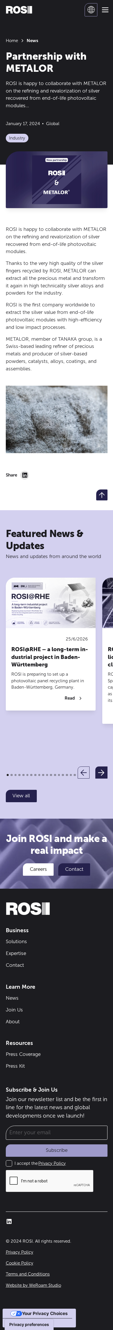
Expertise (16, 953)
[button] (91, 9)
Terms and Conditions (28, 1274)
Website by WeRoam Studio (33, 1285)
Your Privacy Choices (45, 1313)
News (12, 998)
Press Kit (15, 1066)
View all (21, 795)
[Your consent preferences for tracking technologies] (29, 1324)
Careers (38, 869)
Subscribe (57, 1150)
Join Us (14, 1010)
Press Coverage (23, 1054)
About (13, 1021)
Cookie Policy (19, 1263)
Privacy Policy (52, 1163)
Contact (74, 869)
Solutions (16, 941)
